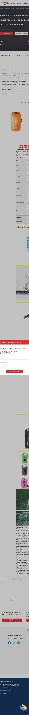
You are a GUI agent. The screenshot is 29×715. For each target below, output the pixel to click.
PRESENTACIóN (14, 371)
